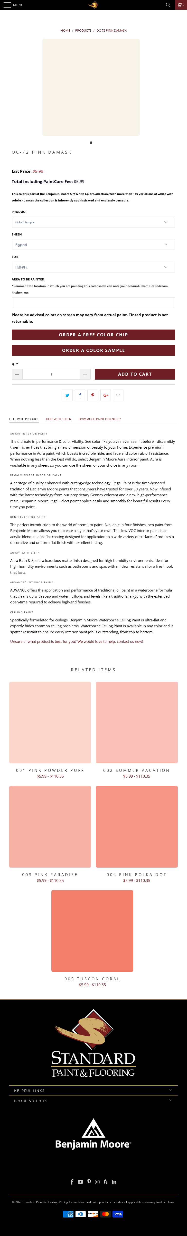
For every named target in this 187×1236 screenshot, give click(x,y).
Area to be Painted (90, 285)
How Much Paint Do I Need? (100, 419)
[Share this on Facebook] (80, 395)
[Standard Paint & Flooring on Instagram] (97, 1182)
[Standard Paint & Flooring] (93, 5)
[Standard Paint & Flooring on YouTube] (80, 1182)
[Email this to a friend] (118, 395)
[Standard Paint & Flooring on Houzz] (106, 1182)
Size (15, 256)
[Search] (170, 5)
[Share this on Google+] (105, 395)
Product (19, 211)
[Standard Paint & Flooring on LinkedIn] (114, 1182)
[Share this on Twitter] (67, 395)
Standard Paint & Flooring (40, 1202)
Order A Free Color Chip (93, 335)
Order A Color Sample (93, 350)
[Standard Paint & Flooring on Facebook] (72, 1182)
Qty (15, 364)
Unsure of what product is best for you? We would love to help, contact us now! (76, 641)
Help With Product (24, 419)
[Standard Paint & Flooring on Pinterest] (89, 1182)
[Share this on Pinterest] (92, 395)
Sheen (17, 234)
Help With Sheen (58, 419)
